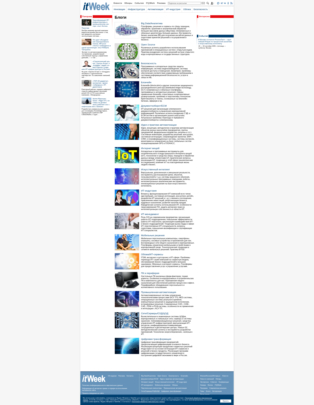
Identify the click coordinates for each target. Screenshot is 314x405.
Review (210, 385)
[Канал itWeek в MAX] (218, 4)
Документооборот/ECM (154, 106)
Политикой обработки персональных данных (148, 402)
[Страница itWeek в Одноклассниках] (228, 4)
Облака (187, 9)
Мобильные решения (152, 235)
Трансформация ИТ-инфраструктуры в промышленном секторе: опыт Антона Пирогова (95, 24)
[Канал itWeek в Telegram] (221, 4)
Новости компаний (207, 379)
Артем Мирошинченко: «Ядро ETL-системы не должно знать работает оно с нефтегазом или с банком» (96, 102)
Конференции (224, 382)
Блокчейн (146, 82)
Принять (226, 401)
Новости (117, 3)
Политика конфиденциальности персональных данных (102, 385)
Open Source (148, 44)
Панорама (87, 16)
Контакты (130, 376)
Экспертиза (204, 382)
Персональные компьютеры (151, 388)
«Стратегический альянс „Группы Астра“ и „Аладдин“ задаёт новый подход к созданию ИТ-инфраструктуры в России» (96, 65)
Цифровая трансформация (156, 339)
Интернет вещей (150, 148)
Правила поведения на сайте (93, 393)
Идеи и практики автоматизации (159, 125)
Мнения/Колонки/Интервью (210, 376)
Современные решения (217, 388)
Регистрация (204, 394)
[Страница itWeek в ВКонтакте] (224, 4)
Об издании (112, 376)
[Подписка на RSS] (231, 4)
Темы (202, 391)
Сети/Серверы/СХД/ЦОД (154, 313)
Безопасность (201, 9)
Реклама (161, 3)
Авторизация (217, 391)
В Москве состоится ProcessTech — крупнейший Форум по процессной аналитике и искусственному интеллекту (215, 42)
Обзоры (128, 3)
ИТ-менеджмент (150, 214)
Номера (203, 385)
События (139, 3)
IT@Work (150, 3)
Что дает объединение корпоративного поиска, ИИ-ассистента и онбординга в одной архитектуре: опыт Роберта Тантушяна (96, 45)
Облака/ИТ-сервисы (152, 254)
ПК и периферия (150, 273)
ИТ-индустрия (173, 9)
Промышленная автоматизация (158, 292)
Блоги (208, 391)
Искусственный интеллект (155, 169)
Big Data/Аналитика (152, 23)
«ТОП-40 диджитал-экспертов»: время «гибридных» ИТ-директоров (101, 84)
